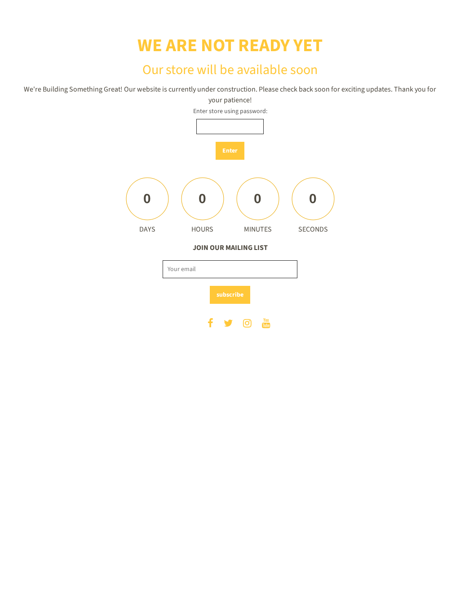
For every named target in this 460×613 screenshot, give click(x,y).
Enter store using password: (230, 111)
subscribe (230, 294)
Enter (230, 150)
